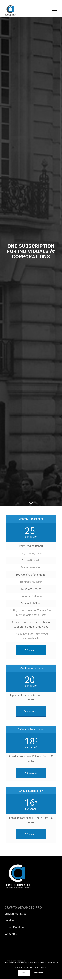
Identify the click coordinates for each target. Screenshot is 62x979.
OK (23, 973)
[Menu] (53, 11)
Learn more (38, 973)
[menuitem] (53, 11)
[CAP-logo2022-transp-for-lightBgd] (26, 11)
